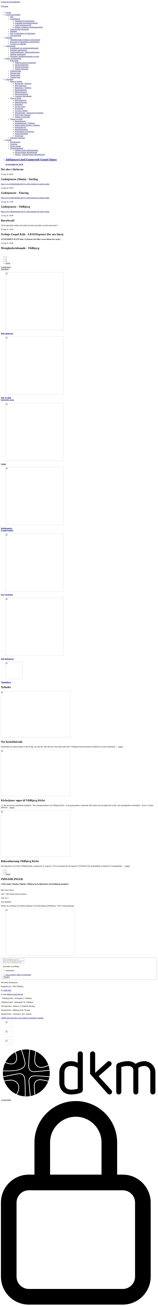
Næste (8, 263)
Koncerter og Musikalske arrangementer (24, 42)
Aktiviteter (9, 79)
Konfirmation (15, 19)
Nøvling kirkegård (21, 65)
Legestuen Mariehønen (23, 96)
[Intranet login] (79, 1304)
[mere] (120, 747)
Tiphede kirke (15, 77)
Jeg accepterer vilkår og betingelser (18, 975)
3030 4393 (7, 990)
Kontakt (8, 140)
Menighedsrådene (16, 148)
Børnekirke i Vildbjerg (23, 88)
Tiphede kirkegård (21, 69)
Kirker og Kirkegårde (13, 58)
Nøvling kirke (15, 73)
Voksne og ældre (16, 119)
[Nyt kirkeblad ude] (35, 737)
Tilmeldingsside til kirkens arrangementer (25, 40)
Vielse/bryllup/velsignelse (19, 29)
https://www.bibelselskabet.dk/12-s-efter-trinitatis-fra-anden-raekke (25, 184)
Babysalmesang (20, 86)
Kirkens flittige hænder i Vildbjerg (27, 125)
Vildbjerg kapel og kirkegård (25, 63)
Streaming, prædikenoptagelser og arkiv (24, 56)
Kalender (9, 38)
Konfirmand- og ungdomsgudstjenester (24, 48)
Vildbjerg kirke (15, 71)
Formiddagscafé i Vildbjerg (25, 123)
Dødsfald (13, 31)
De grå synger (20, 107)
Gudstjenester (10, 46)
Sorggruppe (19, 136)
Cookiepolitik (6, 1100)
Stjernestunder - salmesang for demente (29, 113)
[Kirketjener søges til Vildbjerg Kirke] (35, 795)
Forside (8, 13)
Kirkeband (19, 104)
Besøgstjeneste (20, 121)
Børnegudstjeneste (21, 94)
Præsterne (13, 144)
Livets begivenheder (13, 15)
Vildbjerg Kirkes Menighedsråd (26, 150)
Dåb (11, 17)
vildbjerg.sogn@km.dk (14, 994)
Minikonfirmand (21, 92)
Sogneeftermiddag (21, 134)
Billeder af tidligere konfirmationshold (29, 27)
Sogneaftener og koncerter (24, 132)
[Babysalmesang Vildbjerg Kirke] (35, 856)
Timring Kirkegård (21, 67)
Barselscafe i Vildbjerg (23, 84)
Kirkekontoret (15, 142)
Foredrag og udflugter (18, 44)
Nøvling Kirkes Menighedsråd (26, 152)
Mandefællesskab (21, 129)
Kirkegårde (14, 61)
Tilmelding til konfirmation (24, 21)
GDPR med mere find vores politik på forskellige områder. (22, 1018)
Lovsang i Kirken (21, 111)
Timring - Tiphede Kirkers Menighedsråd (30, 155)
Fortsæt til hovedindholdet (10, 2)
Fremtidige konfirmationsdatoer (26, 23)
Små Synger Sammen (23, 115)
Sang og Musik (15, 98)
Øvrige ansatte (15, 146)
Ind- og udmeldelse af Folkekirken (22, 33)
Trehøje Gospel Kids (22, 117)
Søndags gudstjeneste (18, 54)
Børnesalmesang (21, 90)
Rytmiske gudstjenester (18, 50)
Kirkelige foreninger (17, 138)
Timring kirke (15, 75)
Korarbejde (19, 109)
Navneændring (15, 36)
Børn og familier (16, 81)
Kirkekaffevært (20, 127)
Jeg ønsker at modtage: (11, 966)
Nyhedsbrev (9, 971)
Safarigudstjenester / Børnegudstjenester (24, 52)
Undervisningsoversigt (23, 25)
